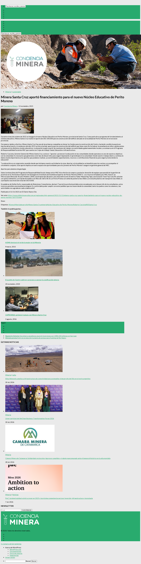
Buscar (28, 561)
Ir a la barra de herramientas (11, 544)
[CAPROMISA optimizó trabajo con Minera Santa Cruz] (21, 311)
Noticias (15, 495)
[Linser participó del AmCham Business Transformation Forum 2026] (34, 411)
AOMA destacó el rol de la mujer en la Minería (23, 242)
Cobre (7, 14)
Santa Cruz (93, 205)
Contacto (8, 18)
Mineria (8, 92)
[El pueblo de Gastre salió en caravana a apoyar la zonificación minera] (34, 276)
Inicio (7, 10)
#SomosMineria (14, 205)
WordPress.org (15, 549)
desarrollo (24, 205)
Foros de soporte (16, 553)
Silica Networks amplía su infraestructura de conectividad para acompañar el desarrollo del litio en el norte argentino (47, 379)
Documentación (15, 551)
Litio (7, 16)
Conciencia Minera (10, 106)
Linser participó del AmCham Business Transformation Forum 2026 (29, 418)
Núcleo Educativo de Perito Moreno (60, 205)
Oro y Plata (9, 12)
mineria (44, 205)
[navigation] (70, 554)
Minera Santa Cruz (34, 205)
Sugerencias (14, 555)
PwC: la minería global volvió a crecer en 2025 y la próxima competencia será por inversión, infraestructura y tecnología (49, 498)
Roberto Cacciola (79, 205)
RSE (87, 205)
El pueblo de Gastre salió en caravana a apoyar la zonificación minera (32, 280)
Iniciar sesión (10, 557)
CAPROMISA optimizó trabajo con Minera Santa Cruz (25, 315)
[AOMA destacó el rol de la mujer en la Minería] (30, 238)
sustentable (16, 92)
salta (14, 375)
